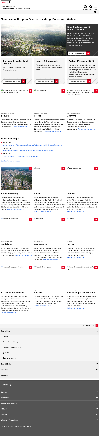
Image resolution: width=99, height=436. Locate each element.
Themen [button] (4, 414)
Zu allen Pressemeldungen (10, 161)
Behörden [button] (5, 398)
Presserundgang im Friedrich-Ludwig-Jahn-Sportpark (21, 156)
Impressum (6, 336)
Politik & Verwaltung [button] (9, 403)
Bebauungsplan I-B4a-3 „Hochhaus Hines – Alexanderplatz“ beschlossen (28, 150)
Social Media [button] (6, 364)
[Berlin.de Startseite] (6, 2)
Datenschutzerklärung (10, 342)
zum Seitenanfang (88, 325)
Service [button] (4, 392)
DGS (7, 353)
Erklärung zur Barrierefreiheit (12, 347)
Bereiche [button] (4, 375)
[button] (96, 12)
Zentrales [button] (4, 370)
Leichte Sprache (10, 358)
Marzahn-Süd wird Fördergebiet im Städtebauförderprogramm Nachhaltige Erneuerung (32, 145)
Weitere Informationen (76, 53)
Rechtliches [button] (5, 331)
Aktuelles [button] (4, 409)
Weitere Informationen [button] (9, 420)
